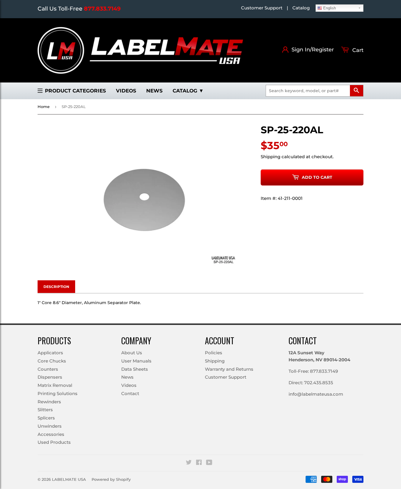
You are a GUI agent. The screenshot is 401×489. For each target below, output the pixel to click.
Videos (126, 91)
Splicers (46, 418)
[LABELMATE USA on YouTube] (209, 463)
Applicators (50, 352)
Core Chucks (52, 361)
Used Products (54, 442)
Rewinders (49, 401)
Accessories (51, 434)
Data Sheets (134, 369)
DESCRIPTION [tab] (56, 286)
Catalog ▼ (188, 91)
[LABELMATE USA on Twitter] (189, 463)
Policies (213, 352)
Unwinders (50, 426)
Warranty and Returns (229, 369)
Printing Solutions (57, 393)
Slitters (45, 409)
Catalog (301, 8)
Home (44, 106)
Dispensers (50, 377)
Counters (48, 369)
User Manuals (136, 361)
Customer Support (261, 8)
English (329, 8)
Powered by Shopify (111, 479)
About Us (131, 352)
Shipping (270, 156)
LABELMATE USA (69, 479)
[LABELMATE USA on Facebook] (199, 463)
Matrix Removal (55, 385)
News (154, 91)
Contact (130, 393)
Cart (357, 50)
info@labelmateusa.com (316, 394)
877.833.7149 (102, 8)
